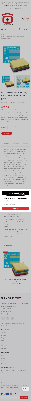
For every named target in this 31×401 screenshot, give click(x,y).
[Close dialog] (29, 190)
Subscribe (15, 208)
